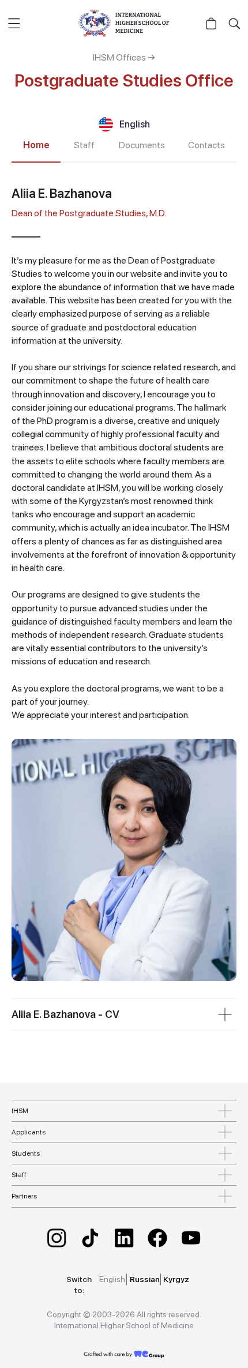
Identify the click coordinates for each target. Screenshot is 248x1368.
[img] (56, 1238)
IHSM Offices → (124, 57)
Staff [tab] (84, 145)
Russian (145, 1279)
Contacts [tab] (206, 145)
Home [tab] (36, 145)
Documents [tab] (142, 145)
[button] (13, 23)
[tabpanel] (124, 583)
